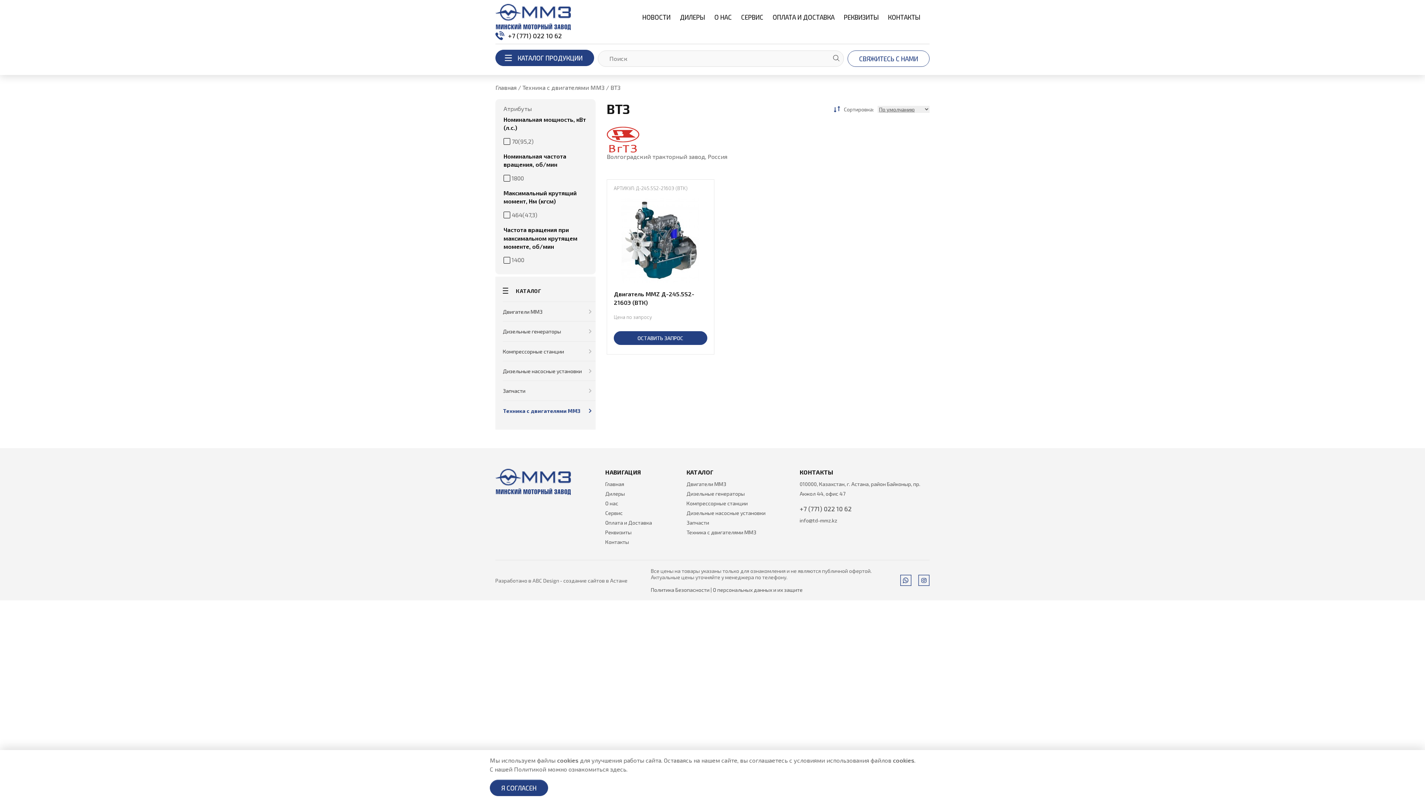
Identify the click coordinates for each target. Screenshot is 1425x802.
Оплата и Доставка (804, 17)
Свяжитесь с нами (888, 58)
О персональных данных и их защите (758, 590)
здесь (618, 769)
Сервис (752, 17)
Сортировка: (859, 109)
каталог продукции (550, 58)
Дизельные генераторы (532, 331)
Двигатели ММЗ (523, 312)
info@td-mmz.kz (818, 520)
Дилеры (692, 17)
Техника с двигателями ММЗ (541, 411)
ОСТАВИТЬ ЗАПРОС (660, 338)
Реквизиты (861, 17)
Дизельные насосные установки (542, 371)
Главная (614, 484)
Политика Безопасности (680, 590)
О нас (723, 17)
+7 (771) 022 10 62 (535, 36)
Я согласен (519, 788)
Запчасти (514, 391)
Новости (656, 17)
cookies (568, 760)
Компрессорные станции (533, 351)
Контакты (904, 17)
